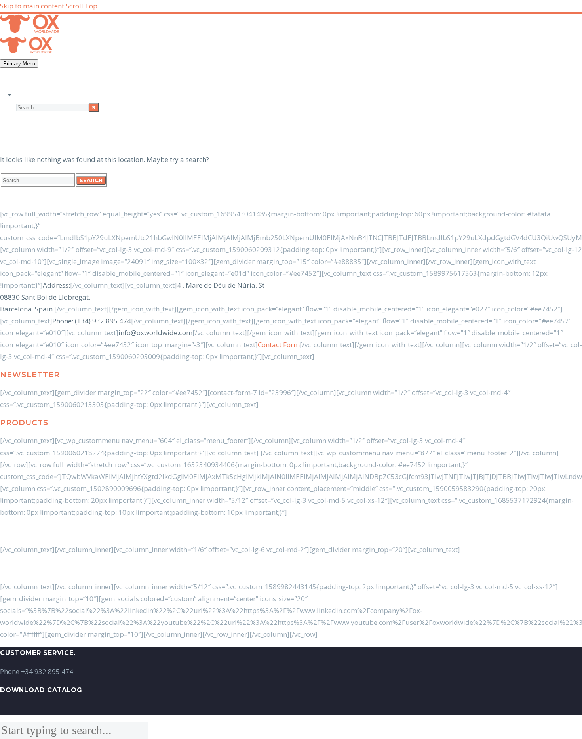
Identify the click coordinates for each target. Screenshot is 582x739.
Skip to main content (32, 5)
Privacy (348, 568)
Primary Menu (19, 64)
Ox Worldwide (76, 531)
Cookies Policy (309, 568)
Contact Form (279, 344)
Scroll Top (81, 5)
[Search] (22, 94)
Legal (274, 568)
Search (91, 180)
